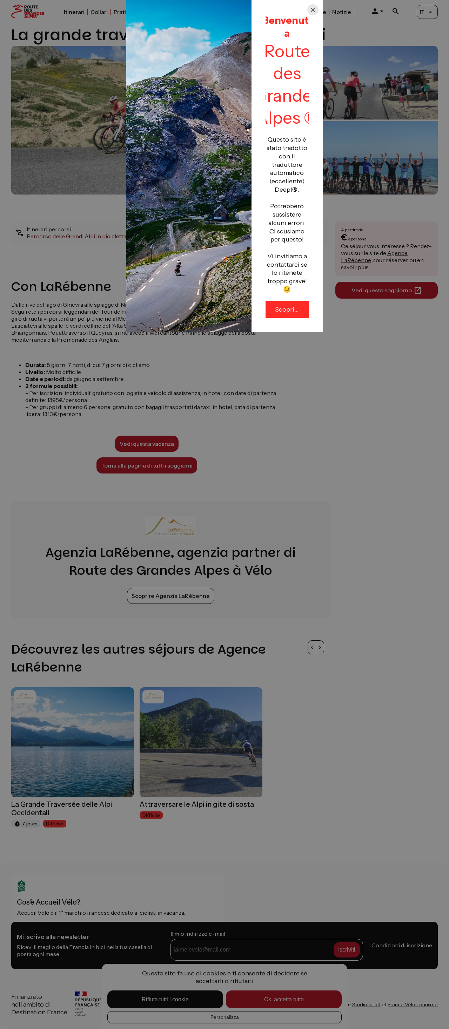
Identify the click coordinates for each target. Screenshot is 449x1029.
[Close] (313, 9)
